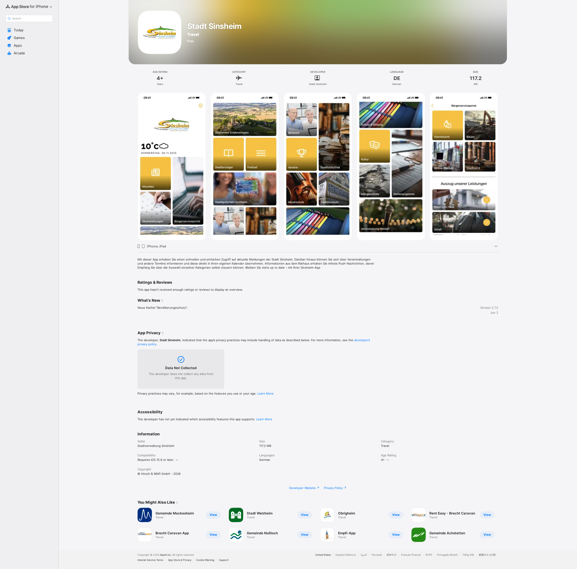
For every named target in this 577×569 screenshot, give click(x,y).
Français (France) (411, 555)
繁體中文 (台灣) (487, 555)
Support (224, 560)
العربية (364, 555)
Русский (377, 555)
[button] (29, 30)
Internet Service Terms (150, 560)
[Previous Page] (133, 166)
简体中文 (391, 555)
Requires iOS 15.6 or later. (155, 460)
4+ (383, 460)
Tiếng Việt (468, 555)
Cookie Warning (205, 560)
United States (323, 555)
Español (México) (346, 555)
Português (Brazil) (447, 555)
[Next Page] (502, 166)
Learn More (265, 393)
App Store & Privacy (179, 560)
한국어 (429, 555)
